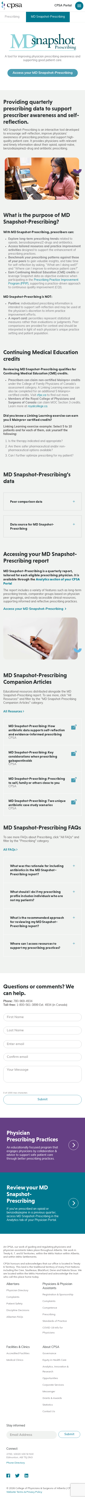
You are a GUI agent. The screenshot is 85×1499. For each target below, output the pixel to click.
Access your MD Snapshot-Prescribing (43, 73)
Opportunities (50, 1378)
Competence (49, 1308)
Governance (49, 1353)
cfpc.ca (41, 395)
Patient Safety (14, 1304)
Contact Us (48, 1411)
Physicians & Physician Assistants (57, 1286)
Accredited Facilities (18, 1353)
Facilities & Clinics (18, 1347)
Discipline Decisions (17, 1310)
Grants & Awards (52, 1398)
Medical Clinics (14, 1360)
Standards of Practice (54, 1321)
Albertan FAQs (14, 1317)
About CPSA (50, 1347)
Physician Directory (17, 1290)
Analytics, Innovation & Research (55, 1369)
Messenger (48, 1391)
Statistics (47, 1405)
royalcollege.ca (37, 406)
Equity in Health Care (54, 1360)
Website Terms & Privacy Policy (24, 1492)
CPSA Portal (63, 5)
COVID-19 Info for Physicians (52, 1330)
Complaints (12, 1297)
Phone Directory (15, 1463)
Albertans (12, 1284)
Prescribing (48, 1314)
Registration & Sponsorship (57, 1294)
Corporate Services (53, 1385)
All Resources (13, 711)
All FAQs (9, 849)
